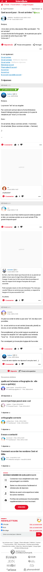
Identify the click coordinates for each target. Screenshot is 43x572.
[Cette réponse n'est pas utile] (21, 145)
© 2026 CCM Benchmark (21, 548)
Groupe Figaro (37, 546)
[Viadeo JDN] (32, 565)
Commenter (8, 145)
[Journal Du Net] (11, 561)
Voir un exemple (36, 524)
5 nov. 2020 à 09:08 (12, 96)
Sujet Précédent (8, 9)
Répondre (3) (8, 45)
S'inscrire (21, 507)
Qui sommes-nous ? (8, 542)
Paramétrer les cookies (8, 546)
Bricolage (5, 530)
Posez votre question (24, 45)
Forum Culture (15, 4)
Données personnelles (33, 544)
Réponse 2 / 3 (5, 203)
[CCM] (32, 557)
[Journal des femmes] (11, 557)
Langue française (27, 4)
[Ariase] (11, 569)
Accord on (5, 70)
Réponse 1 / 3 (5, 85)
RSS (16, 544)
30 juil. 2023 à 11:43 (12, 210)
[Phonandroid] (32, 569)
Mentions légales (27, 546)
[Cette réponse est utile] (15, 145)
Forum (7, 4)
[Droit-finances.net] (32, 561)
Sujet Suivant (36, 9)
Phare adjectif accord (9, 67)
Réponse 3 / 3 (5, 307)
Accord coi (5, 72)
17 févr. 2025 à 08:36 (13, 357)
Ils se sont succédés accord (11, 75)
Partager (38, 45)
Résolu (38, 12)
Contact (38, 542)
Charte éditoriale (24, 542)
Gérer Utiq (19, 546)
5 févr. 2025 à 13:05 (12, 314)
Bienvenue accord (7, 65)
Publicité (32, 542)
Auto (4, 527)
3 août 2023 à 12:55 (12, 272)
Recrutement (22, 544)
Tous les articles (8, 544)
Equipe (16, 542)
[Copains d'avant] (11, 565)
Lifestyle (5, 524)
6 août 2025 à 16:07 (17, 19)
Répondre (13, 371)
